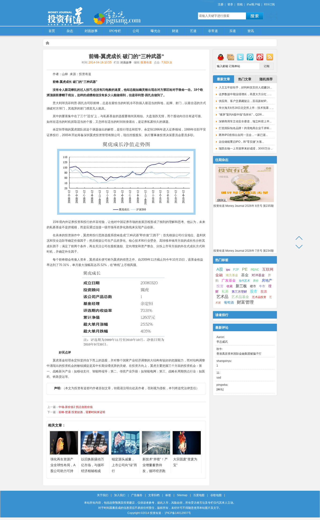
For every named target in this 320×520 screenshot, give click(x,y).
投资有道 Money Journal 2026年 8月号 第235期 (243, 205)
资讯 (250, 31)
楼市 (253, 286)
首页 (51, 31)
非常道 (213, 31)
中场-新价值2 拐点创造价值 (76, 407)
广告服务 (136, 495)
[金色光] (125, 16)
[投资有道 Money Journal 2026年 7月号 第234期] (244, 247)
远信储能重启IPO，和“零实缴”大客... (241, 141)
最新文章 (223, 79)
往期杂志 (221, 160)
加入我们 (119, 495)
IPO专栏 (115, 31)
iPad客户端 (253, 4)
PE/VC (255, 269)
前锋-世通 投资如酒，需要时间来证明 (82, 412)
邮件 (230, 57)
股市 (253, 291)
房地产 (267, 280)
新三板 (241, 286)
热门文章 (244, 79)
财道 (175, 31)
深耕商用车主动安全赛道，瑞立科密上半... (245, 121)
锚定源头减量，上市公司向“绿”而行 (124, 465)
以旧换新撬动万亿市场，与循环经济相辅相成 (92, 465)
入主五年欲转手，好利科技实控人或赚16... (245, 87)
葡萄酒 (229, 302)
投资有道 (87, 13)
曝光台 (155, 31)
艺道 (193, 31)
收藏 (230, 286)
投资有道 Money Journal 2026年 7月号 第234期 (243, 250)
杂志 (70, 31)
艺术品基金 (240, 297)
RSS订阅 (269, 4)
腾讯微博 (250, 57)
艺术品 (222, 297)
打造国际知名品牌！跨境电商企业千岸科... (245, 128)
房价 (256, 280)
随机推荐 (266, 79)
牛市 (262, 286)
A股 (219, 269)
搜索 (254, 16)
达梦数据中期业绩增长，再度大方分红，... (245, 94)
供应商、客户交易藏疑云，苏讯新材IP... (243, 101)
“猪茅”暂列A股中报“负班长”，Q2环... (241, 114)
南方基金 (232, 275)
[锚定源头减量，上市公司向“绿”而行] (125, 454)
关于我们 (102, 495)
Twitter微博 (240, 57)
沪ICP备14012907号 (178, 513)
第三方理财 (239, 291)
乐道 (232, 31)
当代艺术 (244, 280)
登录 (230, 4)
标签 (168, 495)
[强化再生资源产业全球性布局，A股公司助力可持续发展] (64, 454)
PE (245, 269)
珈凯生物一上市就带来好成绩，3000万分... (245, 148)
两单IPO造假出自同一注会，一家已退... (243, 135)
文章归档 (154, 495)
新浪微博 (260, 57)
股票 (263, 291)
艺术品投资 (259, 297)
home (47, 43)
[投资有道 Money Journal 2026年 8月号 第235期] (244, 202)
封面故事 (91, 31)
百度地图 (199, 495)
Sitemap (182, 495)
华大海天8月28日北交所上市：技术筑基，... (246, 107)
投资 (219, 286)
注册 (220, 4)
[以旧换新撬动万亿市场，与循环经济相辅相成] (94, 454)
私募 (225, 291)
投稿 (240, 4)
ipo (228, 269)
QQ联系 (220, 57)
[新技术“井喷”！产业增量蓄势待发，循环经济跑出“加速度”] (156, 454)
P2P (236, 269)
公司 (136, 31)
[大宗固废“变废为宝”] (186, 454)
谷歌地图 (216, 495)
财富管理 (245, 302)
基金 (245, 275)
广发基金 (229, 280)
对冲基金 (258, 275)
